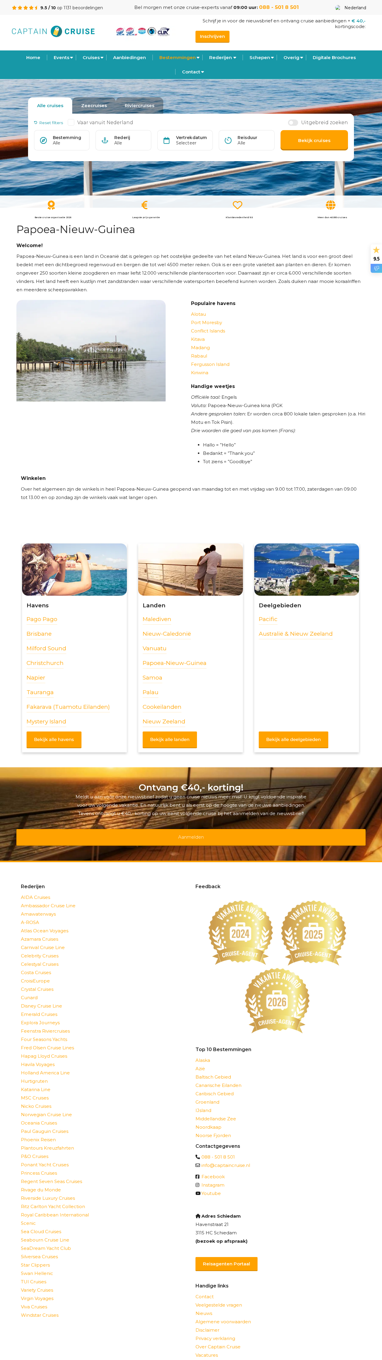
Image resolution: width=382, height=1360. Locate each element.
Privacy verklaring (215, 1330)
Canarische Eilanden (218, 1077)
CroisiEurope (35, 973)
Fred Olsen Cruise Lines (47, 1040)
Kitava (198, 339)
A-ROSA (30, 914)
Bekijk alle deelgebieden (293, 739)
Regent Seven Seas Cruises (51, 1173)
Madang (200, 347)
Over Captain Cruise (218, 1339)
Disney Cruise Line (41, 998)
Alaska (202, 1052)
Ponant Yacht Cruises (45, 1157)
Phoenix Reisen (38, 1132)
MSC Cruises (35, 1090)
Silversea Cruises (39, 1249)
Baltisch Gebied (213, 1069)
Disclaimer (207, 1322)
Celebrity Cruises (39, 948)
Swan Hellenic (37, 1265)
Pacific (268, 619)
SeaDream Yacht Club (46, 1240)
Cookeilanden (162, 706)
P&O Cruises (34, 1148)
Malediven (157, 619)
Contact (191, 72)
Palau (150, 692)
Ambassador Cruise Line (48, 898)
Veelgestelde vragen (218, 1297)
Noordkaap (208, 1119)
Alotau (198, 314)
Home (33, 57)
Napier (36, 677)
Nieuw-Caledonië (167, 633)
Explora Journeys (40, 1015)
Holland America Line (45, 1065)
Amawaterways (38, 906)
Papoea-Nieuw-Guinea (175, 663)
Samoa (152, 677)
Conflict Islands (208, 331)
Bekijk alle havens (54, 739)
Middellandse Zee (215, 1111)
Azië (200, 1061)
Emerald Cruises (39, 1006)
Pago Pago (42, 619)
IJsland (203, 1102)
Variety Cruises (37, 1282)
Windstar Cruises (39, 1307)
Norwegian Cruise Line (46, 1107)
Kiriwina (199, 372)
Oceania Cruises (39, 1115)
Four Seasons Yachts (44, 1031)
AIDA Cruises (35, 889)
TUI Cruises (33, 1274)
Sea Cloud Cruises (41, 1224)
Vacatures (206, 1347)
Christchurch (45, 663)
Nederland (355, 7)
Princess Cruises (39, 1165)
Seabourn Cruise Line (45, 1232)
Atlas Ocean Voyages (44, 923)
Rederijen (220, 57)
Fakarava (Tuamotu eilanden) (68, 706)
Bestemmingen (177, 57)
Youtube (211, 1185)
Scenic (28, 1215)
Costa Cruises (36, 965)
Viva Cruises (34, 1299)
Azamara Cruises (39, 931)
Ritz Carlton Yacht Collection (53, 1199)
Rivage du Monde (41, 1182)
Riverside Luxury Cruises (48, 1190)
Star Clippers (35, 1257)
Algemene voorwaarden (223, 1314)
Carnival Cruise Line (43, 939)
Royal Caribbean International (55, 1207)
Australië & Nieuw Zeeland (296, 633)
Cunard (29, 990)
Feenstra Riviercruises (45, 1023)
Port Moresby (206, 322)
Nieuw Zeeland (164, 721)
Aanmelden (191, 833)
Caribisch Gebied (214, 1086)
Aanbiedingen (129, 57)
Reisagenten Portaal (226, 1256)
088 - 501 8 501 (279, 7)
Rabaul (199, 356)
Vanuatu (155, 648)
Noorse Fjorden (213, 1127)
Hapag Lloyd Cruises (44, 1048)
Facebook (213, 1169)
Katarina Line (35, 1082)
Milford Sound (46, 648)
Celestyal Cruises (39, 956)
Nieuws (203, 1305)
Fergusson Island (210, 364)
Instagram (212, 1177)
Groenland (207, 1094)
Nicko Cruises (36, 1098)
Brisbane (39, 633)
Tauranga (40, 692)
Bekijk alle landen (170, 739)
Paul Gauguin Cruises (44, 1123)
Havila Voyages (38, 1056)
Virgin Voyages (37, 1290)
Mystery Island (46, 721)
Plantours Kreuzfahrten (47, 1140)
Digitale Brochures (334, 57)
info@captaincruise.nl (225, 1157)
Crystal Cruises (37, 981)
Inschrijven (212, 36)
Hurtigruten (34, 1073)
